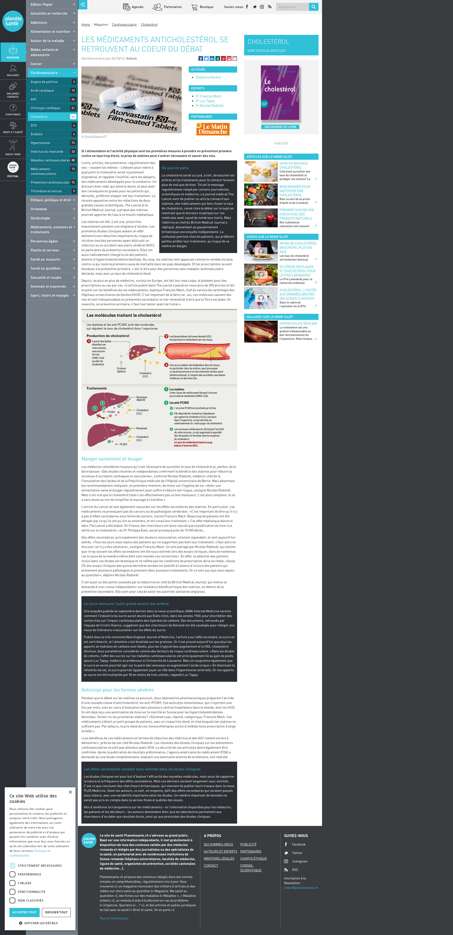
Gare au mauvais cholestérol (294, 165)
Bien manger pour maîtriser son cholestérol (295, 190)
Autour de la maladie (47, 40)
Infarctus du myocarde (47, 151)
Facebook (299, 844)
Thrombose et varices (46, 191)
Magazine (13, 57)
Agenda (137, 7)
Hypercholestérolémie (298, 323)
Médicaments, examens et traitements (51, 229)
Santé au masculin (45, 259)
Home (85, 24)
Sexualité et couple (46, 277)
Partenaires (172, 7)
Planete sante (13, 21)
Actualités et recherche (49, 13)
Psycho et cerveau (45, 250)
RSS (295, 870)
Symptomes (13, 114)
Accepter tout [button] (25, 912)
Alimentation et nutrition (50, 31)
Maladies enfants (13, 95)
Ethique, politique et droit (51, 200)
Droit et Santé (13, 132)
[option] (213, 129)
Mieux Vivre (13, 154)
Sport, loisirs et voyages (50, 295)
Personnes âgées (44, 241)
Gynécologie (40, 218)
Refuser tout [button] (56, 912)
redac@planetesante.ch (301, 888)
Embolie (36, 134)
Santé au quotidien (46, 268)
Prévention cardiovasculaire (51, 182)
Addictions (39, 22)
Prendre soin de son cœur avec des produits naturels (297, 214)
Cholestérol (39, 116)
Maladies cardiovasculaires (50, 160)
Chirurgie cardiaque (45, 108)
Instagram (300, 861)
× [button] (70, 792)
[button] (200, 58)
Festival (13, 176)
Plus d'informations (114, 918)
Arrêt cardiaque (42, 90)
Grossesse (39, 209)
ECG (34, 125)
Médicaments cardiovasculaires (43, 171)
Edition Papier (42, 4)
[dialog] (40, 858)
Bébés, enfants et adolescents (44, 52)
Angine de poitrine (44, 82)
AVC (34, 99)
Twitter (297, 853)
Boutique (206, 7)
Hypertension (40, 143)
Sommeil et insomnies (48, 286)
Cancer (36, 63)
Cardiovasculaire (44, 72)
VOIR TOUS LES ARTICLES (266, 51)
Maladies (13, 75)
